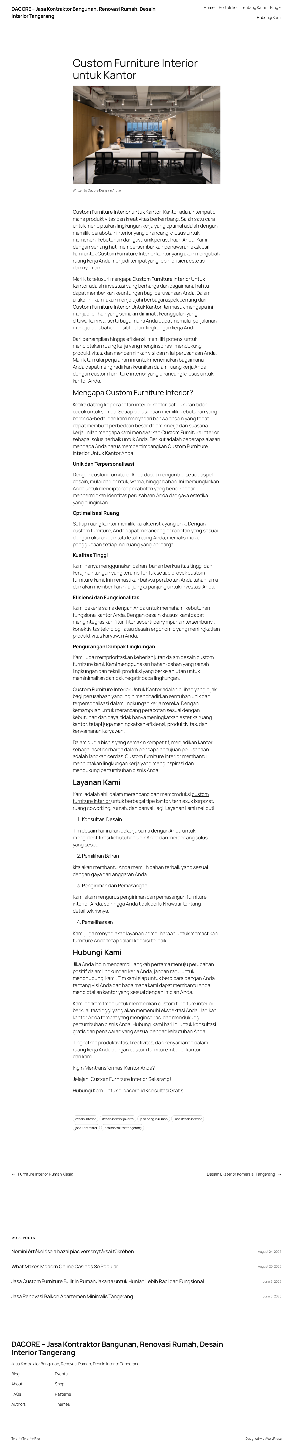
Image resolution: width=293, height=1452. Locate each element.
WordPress (274, 1438)
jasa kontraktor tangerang (123, 1128)
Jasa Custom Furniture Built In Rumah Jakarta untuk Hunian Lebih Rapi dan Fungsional (107, 1281)
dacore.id (134, 1090)
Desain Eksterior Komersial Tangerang (241, 1174)
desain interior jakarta (118, 1119)
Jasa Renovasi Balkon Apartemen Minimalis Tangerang (72, 1296)
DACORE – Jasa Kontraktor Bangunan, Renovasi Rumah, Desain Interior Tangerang (117, 1348)
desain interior (85, 1119)
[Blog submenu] (280, 7)
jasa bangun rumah (153, 1119)
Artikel (116, 190)
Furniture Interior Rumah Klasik (45, 1174)
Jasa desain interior (187, 1119)
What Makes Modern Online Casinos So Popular (64, 1266)
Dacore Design (98, 190)
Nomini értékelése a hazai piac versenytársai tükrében (72, 1251)
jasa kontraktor (86, 1128)
